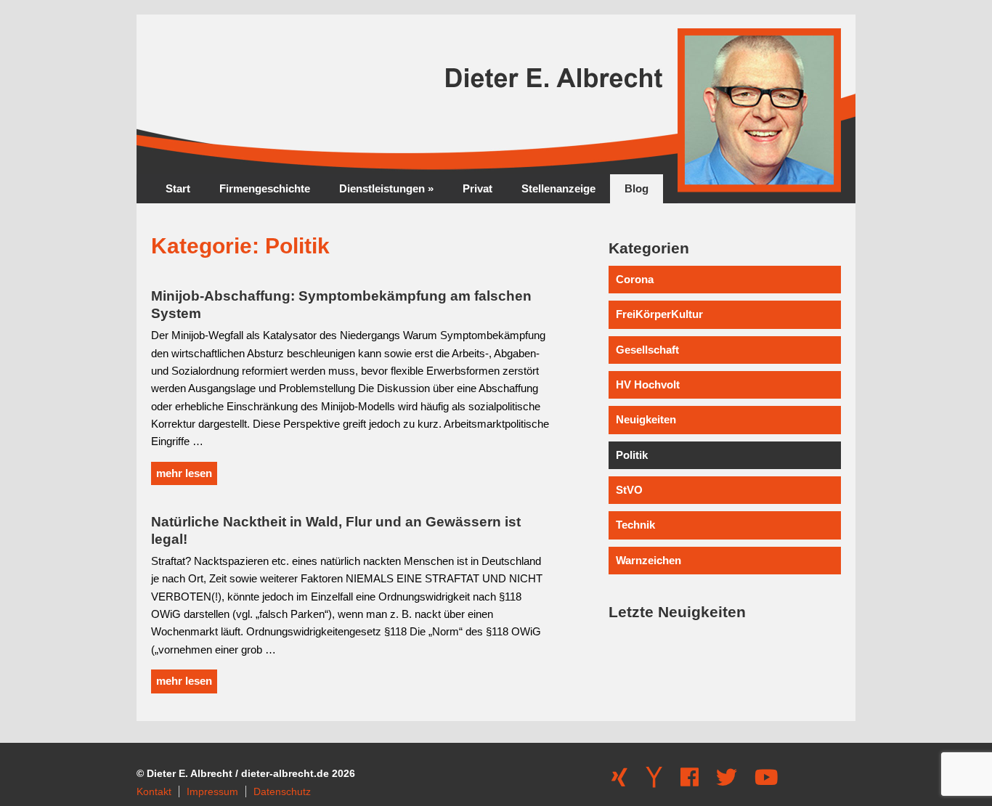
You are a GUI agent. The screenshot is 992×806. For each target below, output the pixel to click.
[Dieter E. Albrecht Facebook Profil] (689, 781)
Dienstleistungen (386, 188)
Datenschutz (282, 791)
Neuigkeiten (646, 419)
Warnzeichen (648, 560)
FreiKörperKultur (659, 314)
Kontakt (154, 791)
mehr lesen (184, 473)
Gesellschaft (647, 349)
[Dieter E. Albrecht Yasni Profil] (654, 781)
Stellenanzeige (558, 188)
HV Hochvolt (648, 384)
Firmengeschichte (264, 188)
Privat (477, 188)
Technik (635, 524)
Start (178, 188)
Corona (635, 279)
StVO (629, 490)
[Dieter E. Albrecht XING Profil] (619, 781)
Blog (637, 188)
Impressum (212, 791)
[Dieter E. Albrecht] (325, 170)
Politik (632, 455)
